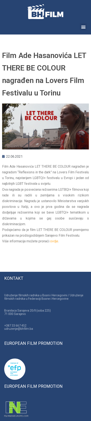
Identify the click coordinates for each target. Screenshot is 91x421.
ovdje (54, 241)
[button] (83, 26)
